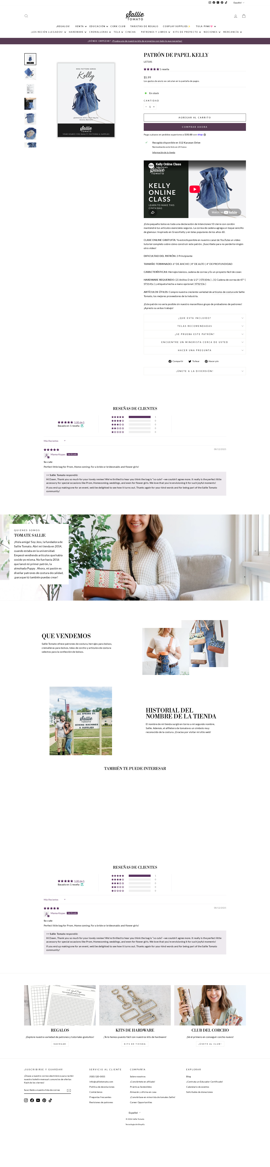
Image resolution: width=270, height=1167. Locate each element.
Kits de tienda (135, 1044)
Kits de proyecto (185, 32)
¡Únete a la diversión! (194, 371)
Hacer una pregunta (195, 350)
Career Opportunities (141, 1102)
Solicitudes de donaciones (199, 1092)
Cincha (130, 32)
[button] (152, 69)
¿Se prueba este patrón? (195, 334)
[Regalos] (60, 1005)
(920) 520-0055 (97, 1076)
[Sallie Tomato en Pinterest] (44, 1100)
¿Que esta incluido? (194, 318)
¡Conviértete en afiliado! (142, 1081)
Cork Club (117, 26)
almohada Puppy (24, 568)
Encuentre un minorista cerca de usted (194, 342)
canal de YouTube (220, 239)
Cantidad (151, 100)
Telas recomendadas (195, 326)
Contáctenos (95, 1092)
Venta (79, 26)
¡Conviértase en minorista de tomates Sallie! (152, 1097)
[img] (51, 449)
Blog (188, 1076)
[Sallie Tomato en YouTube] (38, 1100)
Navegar (60, 1044)
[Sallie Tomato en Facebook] (32, 1100)
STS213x (200, 283)
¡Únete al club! (210, 1044)
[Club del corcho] (210, 1005)
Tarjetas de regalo (144, 26)
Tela (117, 32)
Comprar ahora (195, 127)
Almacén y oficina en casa (143, 1092)
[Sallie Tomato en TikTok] (50, 1100)
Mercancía (231, 32)
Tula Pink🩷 (204, 26)
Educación (97, 26)
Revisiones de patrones (101, 1102)
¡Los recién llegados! (47, 32)
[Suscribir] (69, 1090)
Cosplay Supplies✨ (177, 26)
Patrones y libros (154, 32)
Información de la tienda (163, 152)
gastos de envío (155, 81)
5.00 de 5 (79, 422)
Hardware (76, 32)
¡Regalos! (63, 26)
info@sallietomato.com (101, 1081)
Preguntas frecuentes (100, 1097)
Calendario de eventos (197, 1087)
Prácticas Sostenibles (141, 1087)
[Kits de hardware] (135, 1005)
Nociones (211, 32)
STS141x (149, 283)
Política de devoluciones (102, 1087)
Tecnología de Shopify (135, 1124)
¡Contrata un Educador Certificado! (204, 1081)
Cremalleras (98, 32)
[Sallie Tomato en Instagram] (26, 1100)
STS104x (205, 279)
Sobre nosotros (138, 1076)
